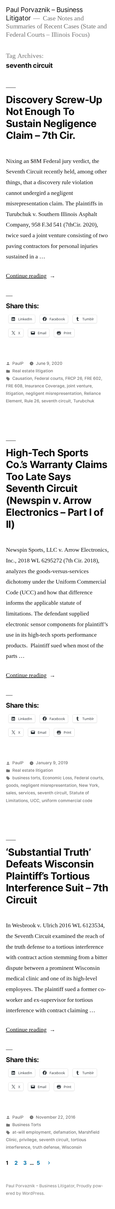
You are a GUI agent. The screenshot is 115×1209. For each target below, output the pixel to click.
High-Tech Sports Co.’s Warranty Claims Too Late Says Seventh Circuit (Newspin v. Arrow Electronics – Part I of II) (56, 488)
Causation (22, 378)
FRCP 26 (73, 378)
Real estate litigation (32, 370)
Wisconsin (72, 1147)
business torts (26, 777)
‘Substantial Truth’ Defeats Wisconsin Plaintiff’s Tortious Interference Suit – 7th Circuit (57, 876)
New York (88, 785)
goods (12, 785)
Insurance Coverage (44, 385)
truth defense (46, 1147)
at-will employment (31, 1132)
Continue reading (30, 276)
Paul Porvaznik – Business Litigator (40, 1185)
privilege (28, 1139)
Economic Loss (57, 777)
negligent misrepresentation (54, 393)
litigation (14, 393)
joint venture (79, 385)
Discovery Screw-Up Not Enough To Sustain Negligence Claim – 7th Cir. (54, 118)
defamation (64, 1132)
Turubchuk (83, 400)
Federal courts (48, 378)
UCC (34, 800)
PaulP (18, 363)
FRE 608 (14, 385)
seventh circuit (56, 400)
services (26, 792)
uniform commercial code (67, 800)
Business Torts (26, 1124)
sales (11, 792)
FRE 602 (93, 378)
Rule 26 (31, 400)
